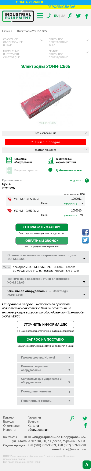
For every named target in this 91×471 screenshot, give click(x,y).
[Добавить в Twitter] (85, 240)
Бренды (9, 421)
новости (36, 391)
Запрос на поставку (45, 339)
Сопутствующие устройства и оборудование (46, 380)
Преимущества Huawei (46, 357)
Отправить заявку (41, 227)
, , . (49, 441)
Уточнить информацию (45, 324)
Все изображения (45, 133)
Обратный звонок (41, 240)
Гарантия (34, 417)
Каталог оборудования (38, 428)
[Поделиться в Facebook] (85, 232)
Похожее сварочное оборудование (46, 368)
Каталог (9, 417)
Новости (9, 429)
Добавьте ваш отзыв (69, 170)
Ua (63, 15)
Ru (56, 15)
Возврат (34, 421)
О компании (11, 425)
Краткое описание (45, 150)
